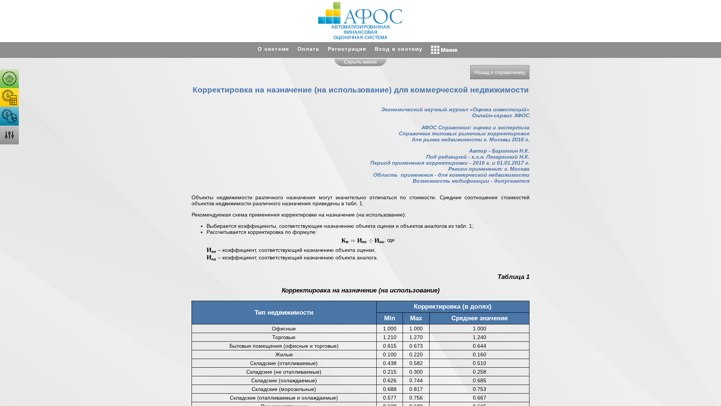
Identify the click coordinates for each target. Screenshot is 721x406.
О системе (273, 49)
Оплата (308, 49)
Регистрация (347, 49)
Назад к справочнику (499, 72)
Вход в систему (399, 49)
